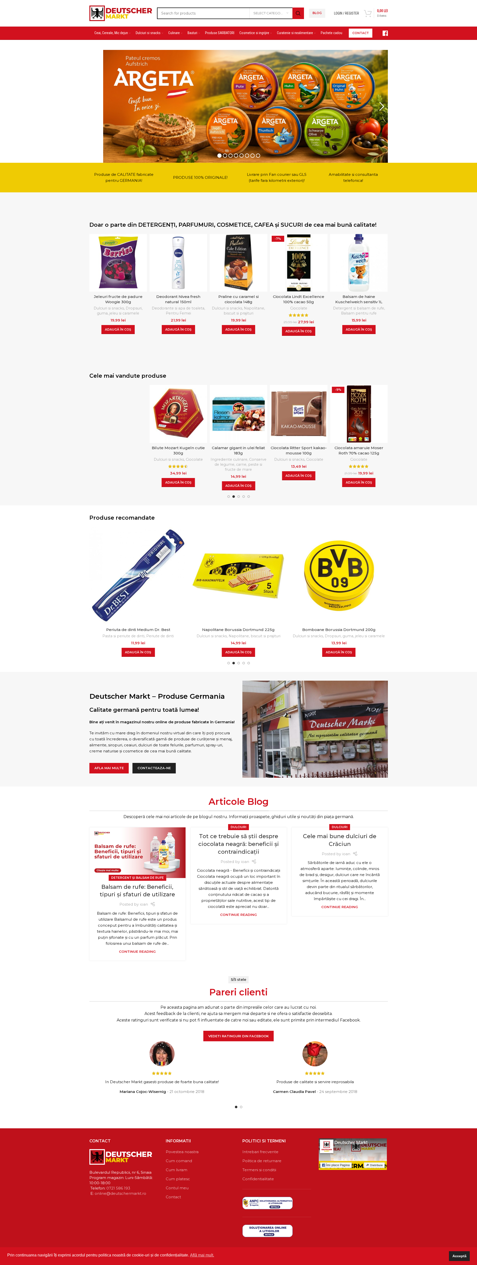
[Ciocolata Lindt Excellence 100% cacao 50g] (299, 263)
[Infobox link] (382, 33)
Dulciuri (238, 827)
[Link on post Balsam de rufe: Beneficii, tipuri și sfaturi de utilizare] (137, 852)
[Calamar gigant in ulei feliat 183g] (178, 414)
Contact (173, 1197)
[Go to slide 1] (228, 496)
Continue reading (137, 952)
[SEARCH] (298, 13)
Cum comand (179, 1160)
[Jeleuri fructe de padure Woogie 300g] (118, 263)
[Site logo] (120, 12)
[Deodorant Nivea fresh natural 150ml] (178, 263)
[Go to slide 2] (233, 496)
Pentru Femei (178, 313)
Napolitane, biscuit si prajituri (244, 310)
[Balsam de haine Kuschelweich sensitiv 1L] (359, 263)
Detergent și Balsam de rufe (137, 878)
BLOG (317, 13)
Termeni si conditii (259, 1169)
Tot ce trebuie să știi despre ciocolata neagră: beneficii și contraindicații (238, 844)
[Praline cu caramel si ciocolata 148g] (238, 263)
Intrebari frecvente (260, 1151)
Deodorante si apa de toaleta (178, 308)
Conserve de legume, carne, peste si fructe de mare (180, 464)
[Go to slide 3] (238, 496)
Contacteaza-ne (154, 768)
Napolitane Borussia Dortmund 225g (138, 629)
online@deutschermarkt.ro (120, 1193)
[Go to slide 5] (248, 496)
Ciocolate (298, 308)
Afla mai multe (109, 768)
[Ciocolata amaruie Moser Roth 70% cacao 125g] (299, 414)
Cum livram (176, 1169)
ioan (144, 904)
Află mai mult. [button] (202, 1255)
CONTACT (360, 33)
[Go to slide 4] (243, 496)
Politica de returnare (261, 1160)
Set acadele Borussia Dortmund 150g (338, 629)
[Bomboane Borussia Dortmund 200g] (238, 576)
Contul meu (177, 1187)
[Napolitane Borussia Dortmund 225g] (138, 576)
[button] (118, 329)
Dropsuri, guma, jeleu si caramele (119, 310)
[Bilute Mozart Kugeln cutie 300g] (118, 414)
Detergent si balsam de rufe (358, 308)
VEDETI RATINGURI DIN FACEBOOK (238, 1036)
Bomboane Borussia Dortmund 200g (238, 629)
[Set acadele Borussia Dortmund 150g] (339, 576)
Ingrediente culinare (168, 459)
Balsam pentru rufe (359, 313)
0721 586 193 (118, 1188)
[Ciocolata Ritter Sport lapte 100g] (359, 414)
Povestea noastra (182, 1151)
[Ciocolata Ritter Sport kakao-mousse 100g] (238, 414)
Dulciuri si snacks (109, 308)
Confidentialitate (258, 1178)
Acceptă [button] (459, 1256)
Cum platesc (178, 1178)
